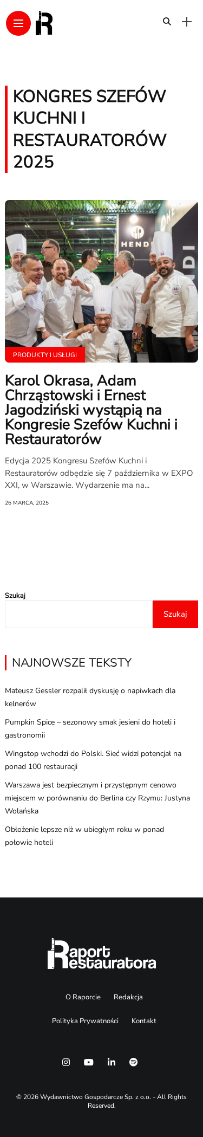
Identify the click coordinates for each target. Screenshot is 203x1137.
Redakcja (128, 997)
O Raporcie (83, 997)
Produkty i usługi (45, 355)
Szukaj (15, 595)
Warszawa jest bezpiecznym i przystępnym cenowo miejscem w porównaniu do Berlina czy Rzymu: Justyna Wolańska (97, 798)
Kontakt (144, 1021)
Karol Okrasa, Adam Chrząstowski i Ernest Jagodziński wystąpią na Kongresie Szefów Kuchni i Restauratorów (91, 410)
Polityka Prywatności (85, 1021)
